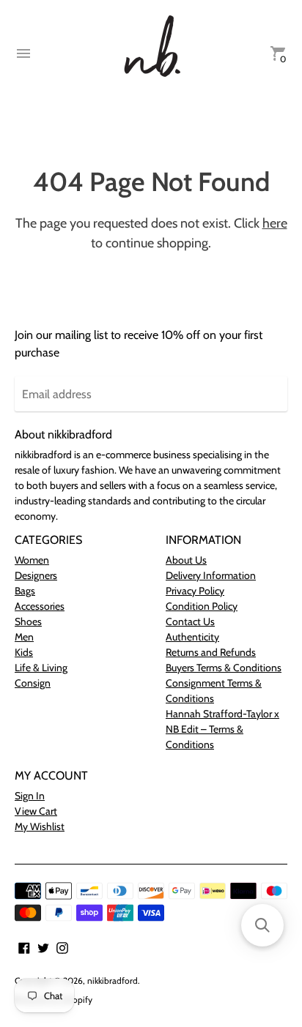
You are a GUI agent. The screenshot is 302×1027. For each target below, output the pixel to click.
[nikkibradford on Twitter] (43, 947)
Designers (36, 575)
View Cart (36, 811)
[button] (262, 925)
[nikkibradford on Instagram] (62, 947)
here (274, 223)
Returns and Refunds (211, 652)
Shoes (28, 621)
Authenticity (192, 636)
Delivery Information (211, 575)
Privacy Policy (195, 590)
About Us (186, 560)
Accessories (40, 606)
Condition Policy (201, 606)
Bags (25, 590)
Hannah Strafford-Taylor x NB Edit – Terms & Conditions (222, 729)
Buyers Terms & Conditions (223, 667)
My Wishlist (40, 826)
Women (32, 560)
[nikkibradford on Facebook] (24, 947)
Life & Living (41, 667)
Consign (33, 683)
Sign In (30, 795)
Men (24, 636)
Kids (24, 652)
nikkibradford (112, 980)
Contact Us (190, 621)
